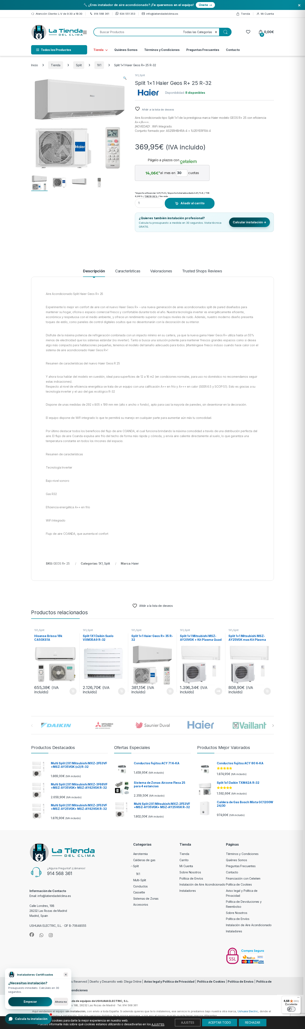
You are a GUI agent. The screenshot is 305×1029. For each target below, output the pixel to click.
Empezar (30, 1001)
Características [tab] (127, 271)
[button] (125, 78)
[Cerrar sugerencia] (65, 974)
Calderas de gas (144, 860)
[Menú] (298, 998)
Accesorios (140, 904)
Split (79, 65)
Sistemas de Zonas (146, 898)
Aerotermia (140, 854)
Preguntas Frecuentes (202, 50)
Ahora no (61, 1001)
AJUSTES (157, 1024)
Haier (135, 563)
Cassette (139, 892)
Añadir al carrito (193, 203)
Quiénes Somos (126, 50)
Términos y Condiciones (162, 50)
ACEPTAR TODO (219, 1022)
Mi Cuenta (267, 13)
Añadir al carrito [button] (72, 691)
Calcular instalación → (249, 222)
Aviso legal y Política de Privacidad (169, 981)
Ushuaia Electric (248, 1011)
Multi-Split (139, 880)
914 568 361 (101, 13)
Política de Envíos (191, 878)
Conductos (140, 886)
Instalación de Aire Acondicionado (202, 884)
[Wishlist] (248, 32)
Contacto (233, 50)
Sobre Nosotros (190, 872)
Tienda (245, 13)
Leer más (218, 691)
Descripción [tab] (94, 271)
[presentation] (273, 725)
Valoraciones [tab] (161, 271)
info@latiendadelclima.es (162, 13)
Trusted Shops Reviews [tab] (202, 271)
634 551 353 (127, 13)
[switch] (291, 1009)
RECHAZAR (252, 1022)
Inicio (34, 65)
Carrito (183, 860)
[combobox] (137, 32)
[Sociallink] (31, 934)
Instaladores (187, 890)
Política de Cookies (239, 884)
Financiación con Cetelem (243, 878)
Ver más (164, 196)
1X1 (99, 65)
